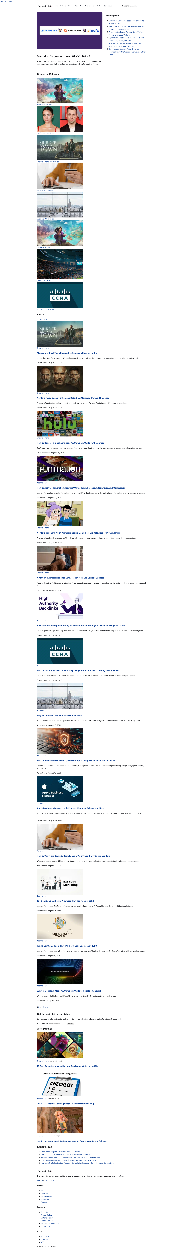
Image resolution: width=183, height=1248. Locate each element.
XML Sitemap (49, 1180)
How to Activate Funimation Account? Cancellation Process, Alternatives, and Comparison (81, 488)
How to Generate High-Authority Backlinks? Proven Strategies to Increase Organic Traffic (81, 625)
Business (63, 6)
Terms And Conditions (50, 1223)
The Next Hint (44, 6)
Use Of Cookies (47, 1221)
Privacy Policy (46, 1215)
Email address (42, 1024)
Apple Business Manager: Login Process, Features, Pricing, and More (70, 808)
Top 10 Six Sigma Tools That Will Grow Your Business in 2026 (67, 946)
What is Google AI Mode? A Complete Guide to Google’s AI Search (69, 991)
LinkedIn (44, 1239)
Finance (70, 6)
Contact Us (108, 6)
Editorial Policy (47, 1218)
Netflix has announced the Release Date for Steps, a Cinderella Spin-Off (72, 1141)
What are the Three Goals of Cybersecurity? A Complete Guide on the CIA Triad (76, 760)
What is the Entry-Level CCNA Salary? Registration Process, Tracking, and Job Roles (78, 670)
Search (125, 6)
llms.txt (40, 1180)
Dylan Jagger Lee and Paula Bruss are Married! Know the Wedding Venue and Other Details (127, 52)
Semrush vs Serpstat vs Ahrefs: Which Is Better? (63, 56)
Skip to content (6, 1)
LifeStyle (44, 1193)
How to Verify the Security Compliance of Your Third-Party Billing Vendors (73, 856)
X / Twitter (45, 1237)
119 (43, 1007)
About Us (44, 1212)
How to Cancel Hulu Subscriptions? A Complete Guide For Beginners (70, 443)
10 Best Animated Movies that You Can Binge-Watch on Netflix (67, 1066)
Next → (48, 1007)
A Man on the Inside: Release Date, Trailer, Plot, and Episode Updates (70, 578)
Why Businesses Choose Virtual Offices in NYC (60, 715)
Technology (79, 6)
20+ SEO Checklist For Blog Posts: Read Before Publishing (65, 1104)
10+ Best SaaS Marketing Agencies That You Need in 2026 (65, 901)
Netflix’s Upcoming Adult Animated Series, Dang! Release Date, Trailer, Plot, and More (78, 533)
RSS (42, 1242)
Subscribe (70, 1023)
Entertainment (90, 6)
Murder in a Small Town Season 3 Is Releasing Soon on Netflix (67, 353)
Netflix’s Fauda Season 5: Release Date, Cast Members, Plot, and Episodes (73, 398)
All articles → (42, 319)
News (56, 6)
